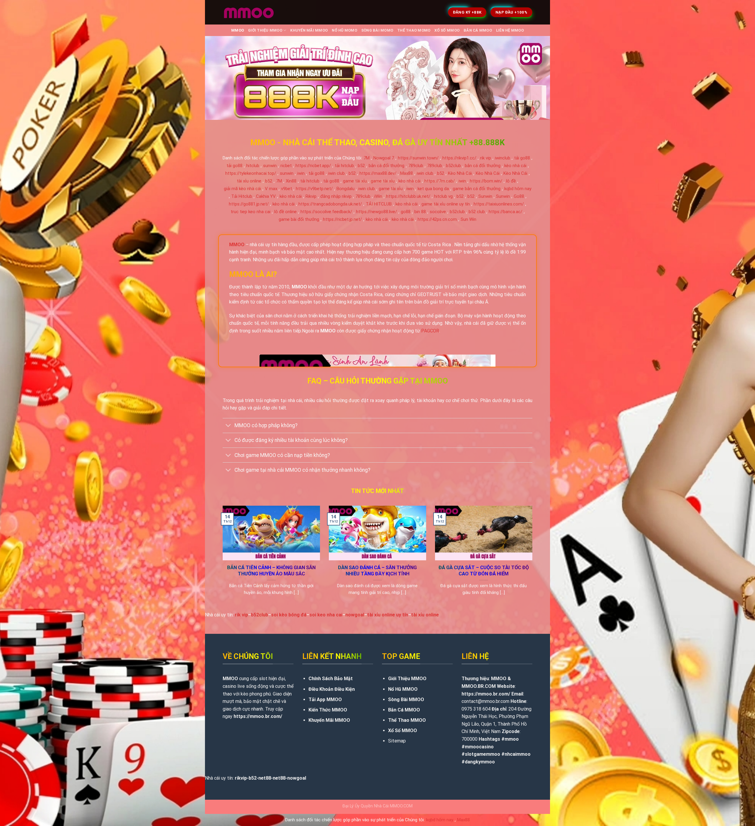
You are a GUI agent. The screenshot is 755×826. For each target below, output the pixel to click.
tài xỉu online (249, 181)
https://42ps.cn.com (437, 219)
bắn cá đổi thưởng (386, 165)
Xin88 (291, 181)
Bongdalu (345, 188)
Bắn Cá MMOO (478, 30)
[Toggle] (228, 426)
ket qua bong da (433, 188)
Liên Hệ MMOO (510, 30)
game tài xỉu (355, 181)
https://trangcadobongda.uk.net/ (330, 204)
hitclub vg (443, 196)
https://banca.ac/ (505, 211)
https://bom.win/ (486, 181)
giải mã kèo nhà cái (242, 188)
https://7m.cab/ (439, 181)
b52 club (477, 211)
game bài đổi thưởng (299, 219)
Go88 (519, 196)
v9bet (286, 188)
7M (367, 158)
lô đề (511, 181)
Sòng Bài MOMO (377, 30)
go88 (406, 211)
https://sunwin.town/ (418, 158)
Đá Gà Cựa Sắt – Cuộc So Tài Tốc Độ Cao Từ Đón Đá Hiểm (484, 571)
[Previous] (221, 558)
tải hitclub (344, 165)
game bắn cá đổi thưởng (476, 188)
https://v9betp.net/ (314, 188)
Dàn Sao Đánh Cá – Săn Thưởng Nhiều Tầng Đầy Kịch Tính (377, 571)
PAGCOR (430, 331)
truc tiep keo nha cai (250, 211)
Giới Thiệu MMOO (265, 30)
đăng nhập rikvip (336, 196)
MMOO (237, 30)
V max (271, 188)
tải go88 (522, 158)
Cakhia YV (266, 196)
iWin (378, 196)
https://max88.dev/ (378, 173)
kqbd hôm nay (517, 188)
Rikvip (311, 196)
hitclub (252, 165)
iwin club (336, 173)
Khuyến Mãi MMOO (309, 30)
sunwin (270, 165)
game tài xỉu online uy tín (445, 204)
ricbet (286, 165)
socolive (438, 211)
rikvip (241, 778)
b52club (453, 165)
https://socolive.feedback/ (326, 211)
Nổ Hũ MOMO (344, 30)
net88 (264, 778)
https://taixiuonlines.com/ (499, 204)
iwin (301, 173)
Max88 (406, 173)
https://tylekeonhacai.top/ (250, 173)
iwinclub (502, 158)
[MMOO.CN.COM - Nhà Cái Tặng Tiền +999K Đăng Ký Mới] (249, 12)
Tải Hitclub (241, 196)
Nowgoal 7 (383, 158)
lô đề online (285, 211)
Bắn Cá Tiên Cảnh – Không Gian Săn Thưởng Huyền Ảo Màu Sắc (271, 571)
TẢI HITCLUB (379, 204)
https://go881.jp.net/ (249, 204)
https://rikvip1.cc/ (459, 158)
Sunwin (485, 196)
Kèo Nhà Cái (460, 173)
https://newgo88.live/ (376, 211)
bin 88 (420, 211)
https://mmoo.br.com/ (258, 716)
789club (415, 165)
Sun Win (468, 219)
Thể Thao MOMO (413, 30)
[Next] (533, 558)
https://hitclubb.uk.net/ (408, 196)
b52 (361, 165)
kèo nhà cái (515, 165)
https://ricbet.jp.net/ (342, 219)
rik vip (485, 158)
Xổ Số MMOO (446, 30)
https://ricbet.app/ (313, 165)
